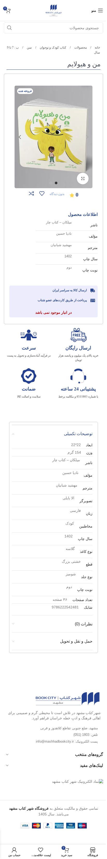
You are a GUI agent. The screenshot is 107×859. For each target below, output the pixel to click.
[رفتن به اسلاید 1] (56, 183)
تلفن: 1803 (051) (85, 735)
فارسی (75, 510)
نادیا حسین (64, 233)
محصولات (80, 47)
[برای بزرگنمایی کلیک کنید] (83, 179)
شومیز (71, 574)
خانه (97, 47)
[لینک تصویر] (67, 698)
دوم (69, 267)
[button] (87, 137)
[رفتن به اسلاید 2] (51, 183)
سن (29, 47)
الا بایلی (68, 498)
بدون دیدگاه (57, 194)
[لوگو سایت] (53, 10)
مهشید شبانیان (61, 245)
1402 (68, 256)
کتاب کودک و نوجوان (52, 47)
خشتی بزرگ (71, 561)
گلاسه (70, 549)
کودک (69, 523)
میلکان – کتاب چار (59, 222)
